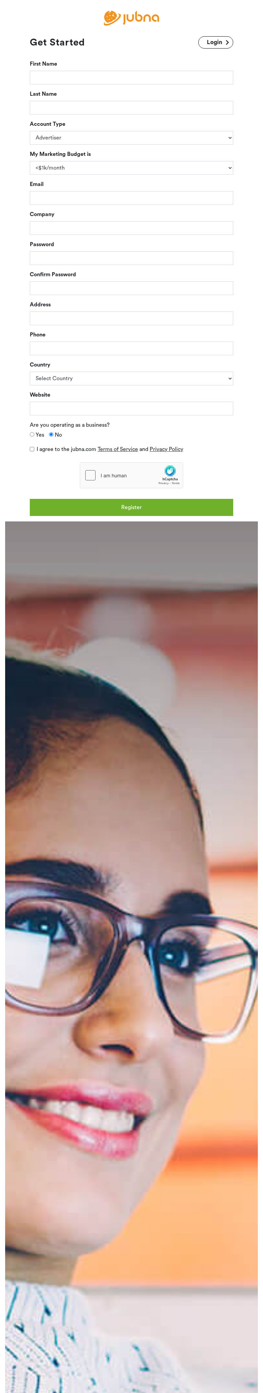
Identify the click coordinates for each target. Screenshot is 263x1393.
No (58, 435)
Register (131, 507)
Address (40, 304)
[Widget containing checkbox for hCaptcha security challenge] (131, 475)
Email (36, 184)
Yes (40, 435)
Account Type (47, 124)
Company (42, 214)
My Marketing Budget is (60, 154)
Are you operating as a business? (70, 425)
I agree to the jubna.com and (110, 449)
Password (42, 244)
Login (214, 42)
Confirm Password (53, 274)
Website (40, 395)
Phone (38, 334)
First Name (43, 64)
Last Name (43, 94)
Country (40, 365)
